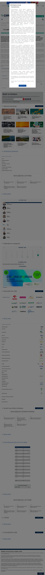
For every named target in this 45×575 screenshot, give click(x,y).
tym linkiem (17, 38)
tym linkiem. (20, 23)
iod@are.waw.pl (31, 65)
